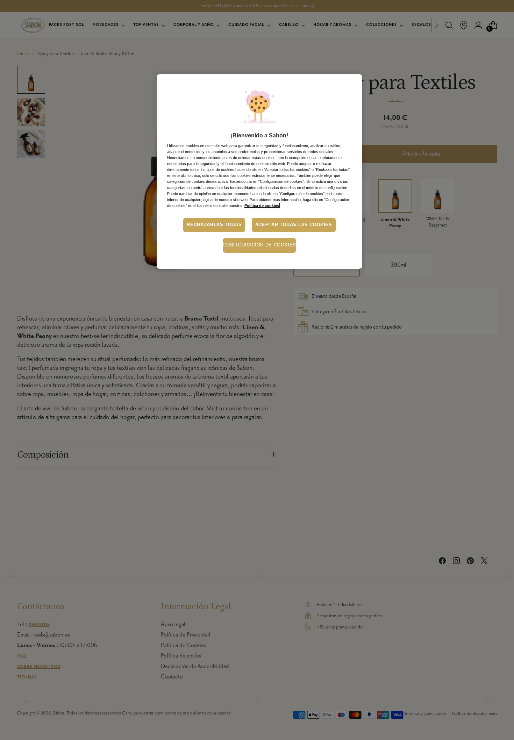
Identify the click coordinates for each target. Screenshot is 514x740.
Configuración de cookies (259, 245)
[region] (259, 171)
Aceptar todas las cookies (293, 224)
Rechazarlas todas (214, 224)
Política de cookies (261, 205)
